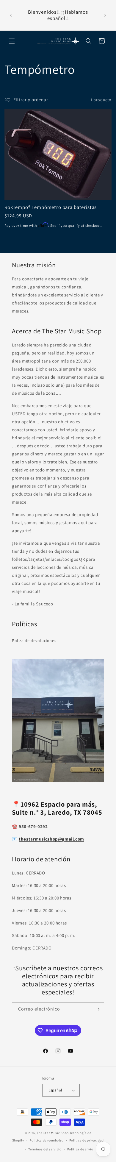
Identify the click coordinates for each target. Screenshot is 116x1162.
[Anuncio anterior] (11, 15)
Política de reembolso (46, 1140)
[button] (11, 41)
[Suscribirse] (97, 1009)
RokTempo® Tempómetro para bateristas (50, 207)
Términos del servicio (45, 1149)
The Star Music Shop (53, 1133)
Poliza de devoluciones (34, 640)
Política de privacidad (86, 1140)
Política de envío (80, 1149)
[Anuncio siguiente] (105, 15)
